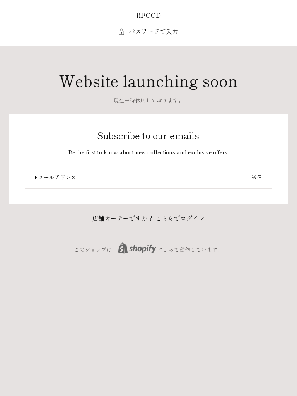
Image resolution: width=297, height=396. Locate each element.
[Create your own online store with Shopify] (137, 248)
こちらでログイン (180, 218)
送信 (257, 177)
